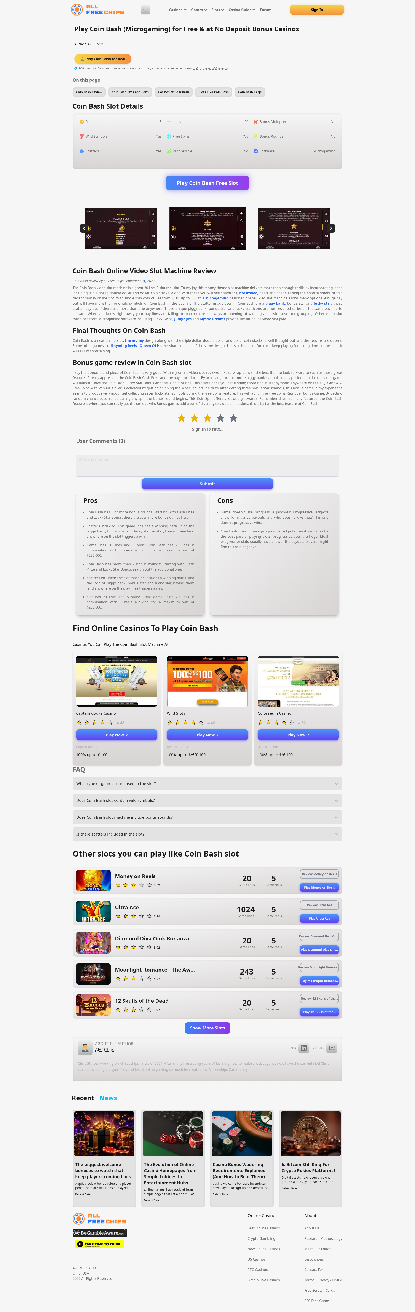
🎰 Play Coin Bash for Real (102, 58)
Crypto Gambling (261, 1238)
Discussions (314, 1259)
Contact (318, 1048)
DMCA (337, 1280)
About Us (311, 1228)
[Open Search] (145, 9)
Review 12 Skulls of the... (319, 998)
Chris (292, 1048)
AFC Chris (95, 44)
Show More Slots (207, 1028)
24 (143, 280)
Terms (309, 1280)
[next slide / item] (331, 228)
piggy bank (275, 303)
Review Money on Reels (319, 874)
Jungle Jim (183, 318)
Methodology (220, 68)
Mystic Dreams (212, 318)
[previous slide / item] (84, 228)
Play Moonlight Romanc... (319, 981)
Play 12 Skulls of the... (319, 1012)
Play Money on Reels (319, 887)
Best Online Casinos (263, 1228)
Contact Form (315, 1269)
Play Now (116, 734)
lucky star (322, 303)
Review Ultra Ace (319, 905)
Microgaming (216, 298)
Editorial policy (202, 68)
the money (134, 340)
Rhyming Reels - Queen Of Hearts (139, 345)
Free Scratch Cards (319, 1290)
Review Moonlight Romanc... (319, 967)
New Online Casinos (263, 1248)
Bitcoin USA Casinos (263, 1280)
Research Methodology (323, 1238)
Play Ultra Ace (319, 918)
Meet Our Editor (317, 1248)
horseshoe (248, 293)
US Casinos (256, 1259)
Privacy (323, 1280)
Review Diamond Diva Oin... (319, 936)
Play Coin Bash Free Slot (207, 182)
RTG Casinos (257, 1269)
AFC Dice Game (316, 1300)
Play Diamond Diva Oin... (319, 950)
